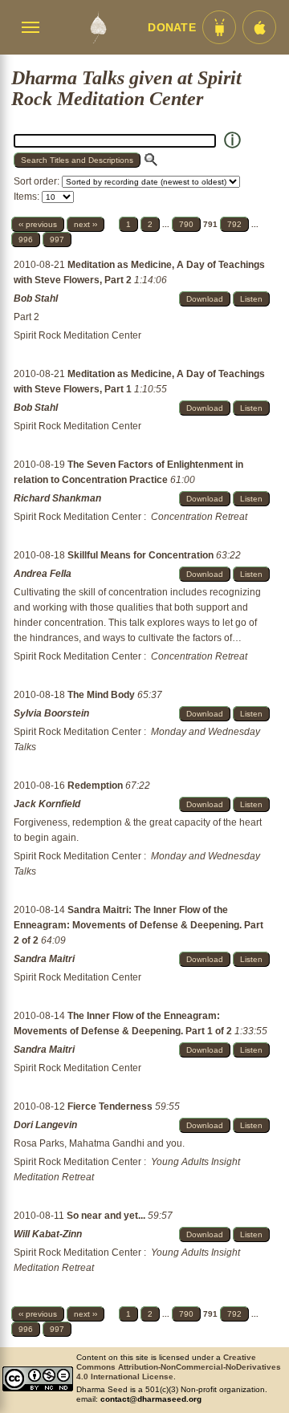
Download (204, 298)
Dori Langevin (45, 1125)
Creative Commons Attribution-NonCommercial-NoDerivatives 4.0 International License (178, 1367)
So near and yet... (107, 1215)
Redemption (96, 785)
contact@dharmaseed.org (150, 1399)
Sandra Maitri (44, 958)
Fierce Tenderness (111, 1106)
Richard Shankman (57, 498)
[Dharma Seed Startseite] (98, 27)
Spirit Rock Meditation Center (77, 335)
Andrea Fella (42, 573)
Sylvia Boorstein (51, 713)
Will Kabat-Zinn (48, 1234)
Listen (251, 298)
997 (57, 239)
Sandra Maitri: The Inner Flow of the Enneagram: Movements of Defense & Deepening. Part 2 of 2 (138, 925)
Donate (172, 28)
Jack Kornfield (47, 804)
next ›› (85, 224)
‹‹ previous (37, 224)
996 (25, 239)
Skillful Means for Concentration (141, 555)
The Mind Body (102, 694)
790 (186, 224)
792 (234, 224)
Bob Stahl (36, 298)
